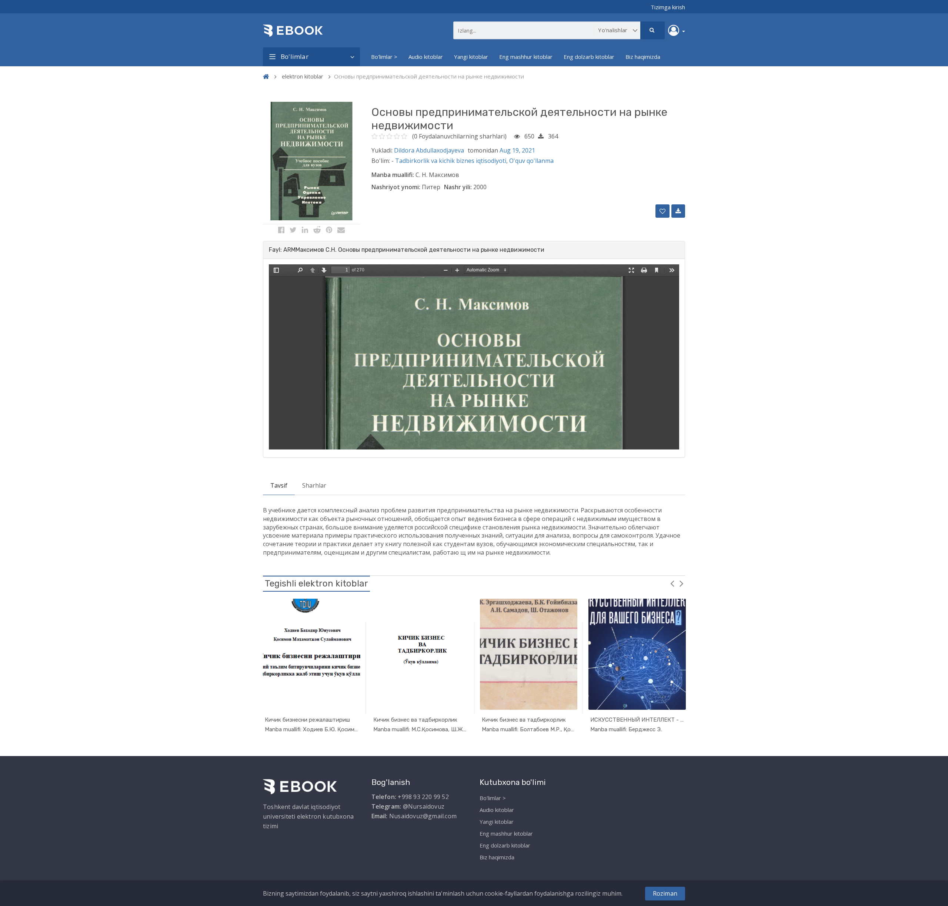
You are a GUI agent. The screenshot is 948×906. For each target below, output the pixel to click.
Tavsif (278, 485)
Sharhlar (314, 485)
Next (681, 583)
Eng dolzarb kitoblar (589, 56)
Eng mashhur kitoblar (526, 56)
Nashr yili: (458, 187)
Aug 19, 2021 (517, 150)
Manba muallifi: (392, 175)
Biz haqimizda (642, 56)
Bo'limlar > (384, 56)
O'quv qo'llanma (531, 161)
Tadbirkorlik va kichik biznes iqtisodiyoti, (452, 161)
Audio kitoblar (425, 56)
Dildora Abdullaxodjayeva (429, 150)
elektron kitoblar (302, 76)
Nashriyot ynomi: (395, 187)
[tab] (474, 249)
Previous (672, 583)
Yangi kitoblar (471, 56)
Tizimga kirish (668, 7)
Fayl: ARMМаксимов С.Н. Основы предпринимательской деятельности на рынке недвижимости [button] (406, 249)
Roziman (665, 893)
